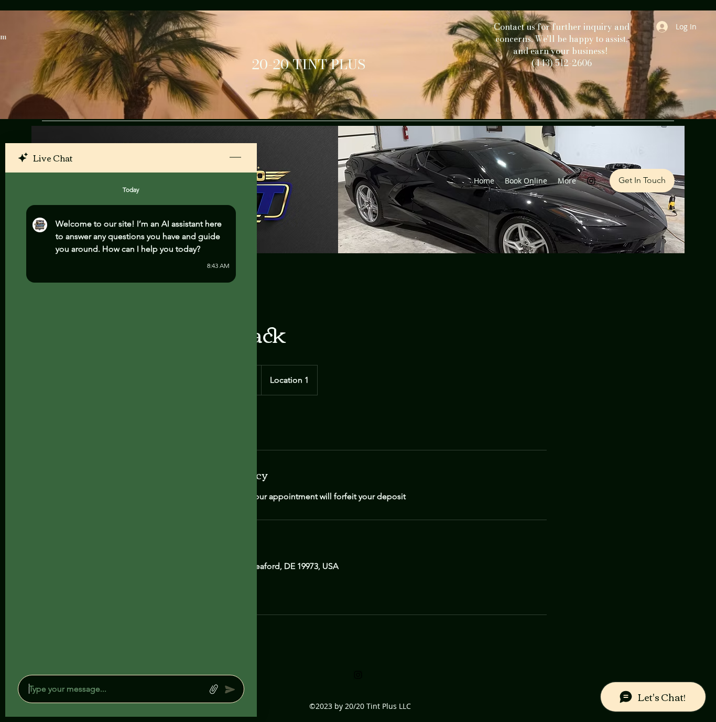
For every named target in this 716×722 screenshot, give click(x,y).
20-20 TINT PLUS (308, 64)
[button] (642, 180)
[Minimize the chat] (235, 157)
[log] (131, 421)
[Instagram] (591, 181)
